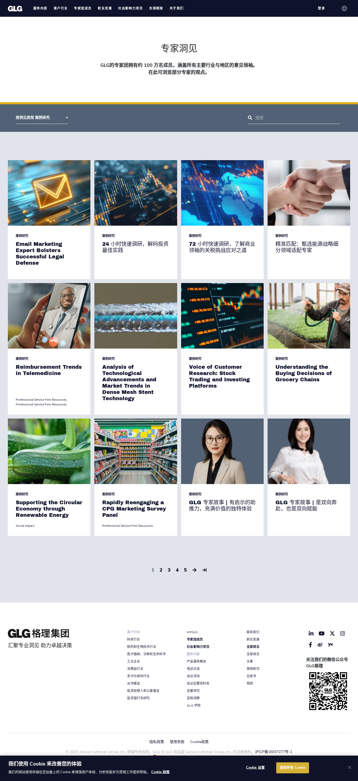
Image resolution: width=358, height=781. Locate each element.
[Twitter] (332, 633)
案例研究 (22, 236)
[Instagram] (342, 633)
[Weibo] (320, 645)
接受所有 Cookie (292, 767)
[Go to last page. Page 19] (204, 570)
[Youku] (330, 645)
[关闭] (349, 767)
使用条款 (177, 741)
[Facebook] (310, 645)
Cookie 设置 (255, 767)
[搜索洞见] (250, 118)
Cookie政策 (199, 741)
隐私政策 (156, 741)
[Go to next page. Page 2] (194, 570)
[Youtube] (321, 633)
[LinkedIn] (311, 633)
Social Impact (25, 526)
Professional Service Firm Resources (41, 400)
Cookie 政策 (160, 772)
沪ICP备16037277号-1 (273, 751)
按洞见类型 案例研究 (33, 117)
